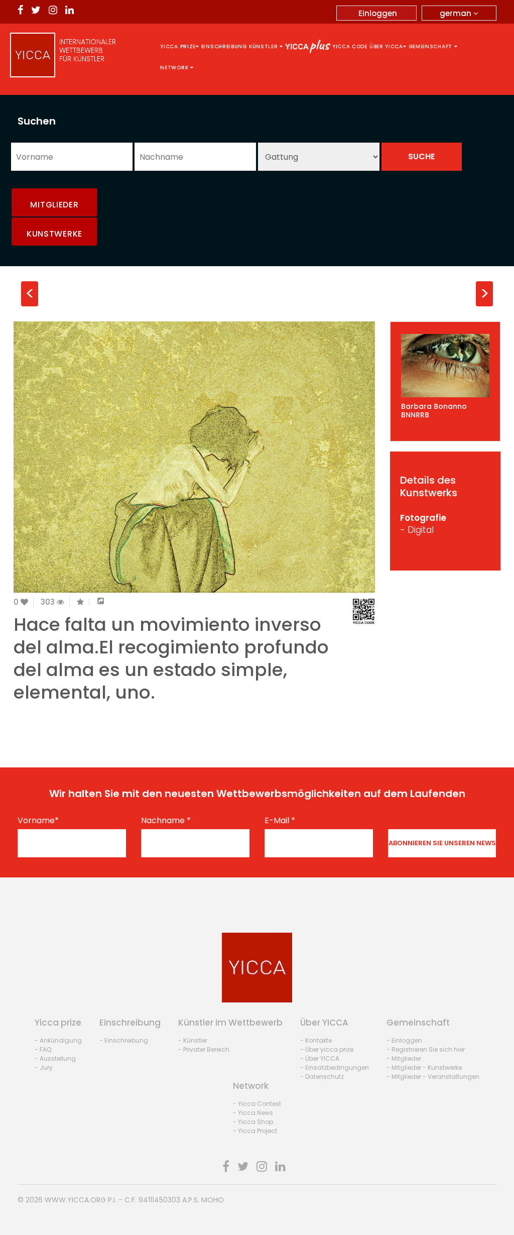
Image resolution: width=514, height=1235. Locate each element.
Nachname (166, 820)
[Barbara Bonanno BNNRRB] (445, 365)
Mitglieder (54, 204)
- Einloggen (404, 1040)
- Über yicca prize (326, 1049)
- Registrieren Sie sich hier (426, 1049)
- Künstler (192, 1040)
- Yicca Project (255, 1131)
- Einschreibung (123, 1040)
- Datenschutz (322, 1076)
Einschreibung (224, 46)
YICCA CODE (349, 46)
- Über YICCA (319, 1058)
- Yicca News (253, 1112)
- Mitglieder (404, 1058)
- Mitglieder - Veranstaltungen (433, 1076)
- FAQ (43, 1049)
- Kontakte (316, 1040)
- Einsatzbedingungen (334, 1067)
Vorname (38, 820)
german (456, 13)
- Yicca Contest (257, 1103)
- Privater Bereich (203, 1049)
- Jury (44, 1067)
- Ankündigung (58, 1040)
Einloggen (377, 13)
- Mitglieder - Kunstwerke (424, 1067)
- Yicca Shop (253, 1121)
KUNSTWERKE (54, 234)
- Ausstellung (55, 1058)
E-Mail (280, 820)
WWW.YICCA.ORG (75, 1200)
